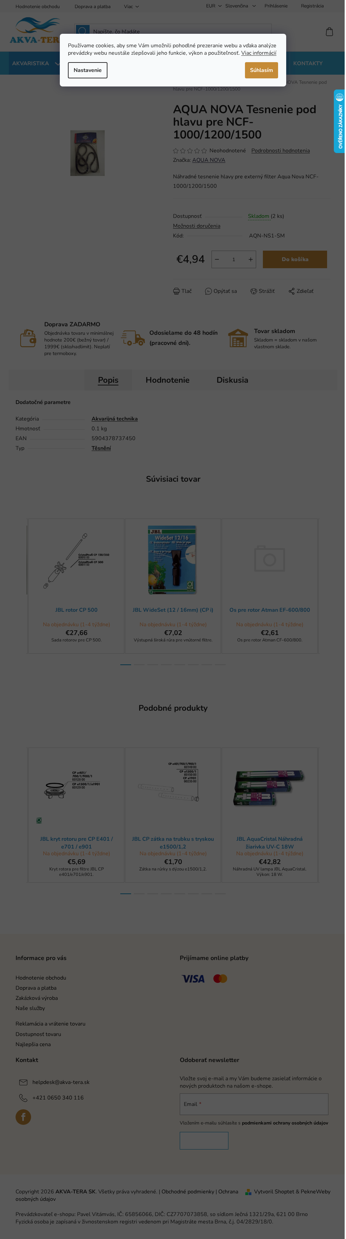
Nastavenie (88, 70)
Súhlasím (261, 70)
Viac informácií (258, 53)
